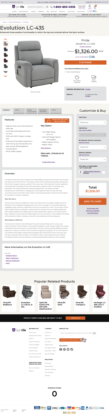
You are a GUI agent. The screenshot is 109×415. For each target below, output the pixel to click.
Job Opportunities (50, 348)
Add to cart (92, 201)
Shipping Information (35, 335)
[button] (103, 172)
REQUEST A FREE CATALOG (69, 340)
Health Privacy (33, 351)
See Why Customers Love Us (12, 2)
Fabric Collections (12, 258)
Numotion (48, 363)
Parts (8, 263)
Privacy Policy (15, 410)
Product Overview (85, 46)
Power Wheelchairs (23, 11)
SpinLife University (50, 369)
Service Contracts (34, 368)
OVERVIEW (6, 110)
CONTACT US (75, 318)
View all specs (46, 148)
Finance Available (34, 344)
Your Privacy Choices (35, 354)
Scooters (14, 11)
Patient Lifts (54, 11)
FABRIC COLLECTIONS (31, 110)
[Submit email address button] (94, 333)
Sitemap (47, 375)
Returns (31, 338)
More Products (81, 11)
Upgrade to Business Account (96, 2)
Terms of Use (24, 410)
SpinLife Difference (50, 338)
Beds (48, 11)
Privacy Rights (33, 348)
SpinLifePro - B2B (50, 351)
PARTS (54, 110)
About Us (47, 335)
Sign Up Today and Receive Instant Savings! (54, 2)
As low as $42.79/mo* (82, 57)
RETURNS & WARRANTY (43, 110)
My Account (32, 332)
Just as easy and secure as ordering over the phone (92, 211)
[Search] (47, 7)
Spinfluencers (49, 344)
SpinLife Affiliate (49, 354)
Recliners (33, 11)
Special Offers (49, 366)
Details (87, 89)
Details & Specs (11, 255)
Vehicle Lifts (62, 11)
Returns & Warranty (13, 261)
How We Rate (49, 372)
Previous (5, 39)
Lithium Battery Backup (92, 171)
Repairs (31, 371)
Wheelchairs (41, 11)
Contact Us (48, 332)
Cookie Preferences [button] (35, 357)
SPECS (17, 110)
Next (5, 76)
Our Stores (48, 341)
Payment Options (34, 341)
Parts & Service (71, 11)
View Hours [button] (81, 7)
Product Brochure (48, 162)
